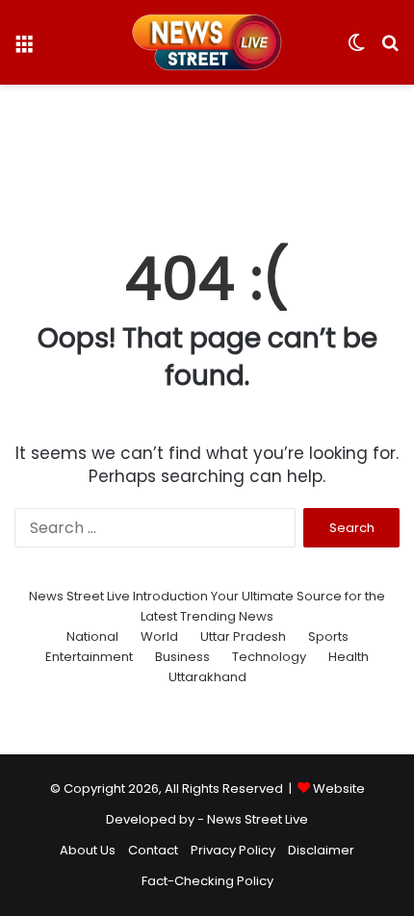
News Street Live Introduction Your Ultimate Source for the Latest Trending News (207, 606)
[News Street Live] (207, 42)
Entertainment (89, 657)
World (159, 636)
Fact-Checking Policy (207, 881)
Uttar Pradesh (243, 636)
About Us (88, 850)
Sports (328, 636)
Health (348, 657)
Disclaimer (321, 850)
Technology (269, 657)
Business (182, 657)
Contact (153, 850)
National (92, 636)
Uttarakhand (207, 677)
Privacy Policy (233, 850)
